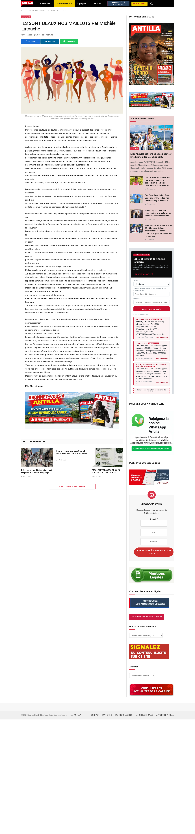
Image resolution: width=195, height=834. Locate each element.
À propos (81, 4)
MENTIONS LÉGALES (124, 715)
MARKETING (107, 715)
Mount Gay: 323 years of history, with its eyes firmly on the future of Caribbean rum (158, 213)
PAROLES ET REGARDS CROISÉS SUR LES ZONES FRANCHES (106, 471)
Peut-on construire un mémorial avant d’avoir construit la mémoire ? (71, 453)
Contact (97, 4)
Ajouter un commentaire (72, 486)
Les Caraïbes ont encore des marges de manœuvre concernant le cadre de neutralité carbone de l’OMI (157, 181)
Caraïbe (134, 149)
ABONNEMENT (139, 4)
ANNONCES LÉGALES (144, 715)
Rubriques (45, 4)
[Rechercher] (152, 3)
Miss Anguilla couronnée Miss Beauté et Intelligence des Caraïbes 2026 (151, 155)
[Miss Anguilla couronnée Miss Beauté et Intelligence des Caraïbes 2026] (151, 137)
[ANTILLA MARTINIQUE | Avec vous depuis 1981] (27, 3)
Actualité (26, 17)
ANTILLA (77, 715)
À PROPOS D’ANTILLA (165, 715)
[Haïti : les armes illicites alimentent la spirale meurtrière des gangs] (37, 457)
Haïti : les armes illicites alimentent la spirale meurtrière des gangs (36, 471)
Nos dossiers (63, 3)
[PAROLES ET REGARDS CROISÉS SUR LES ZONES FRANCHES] (107, 457)
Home (23, 11)
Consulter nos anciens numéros (146, 617)
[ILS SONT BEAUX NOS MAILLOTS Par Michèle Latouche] (72, 80)
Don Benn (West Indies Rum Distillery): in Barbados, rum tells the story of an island (157, 198)
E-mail (154, 519)
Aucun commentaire (44, 35)
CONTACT (95, 715)
